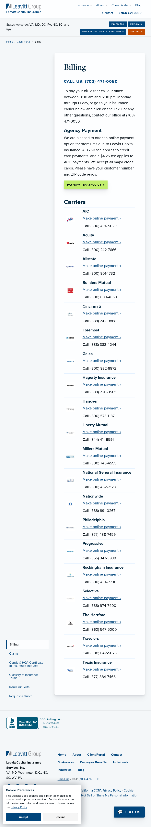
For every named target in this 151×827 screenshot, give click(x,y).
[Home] (23, 754)
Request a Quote (20, 696)
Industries (65, 770)
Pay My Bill (117, 24)
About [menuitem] (100, 5)
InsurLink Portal (19, 687)
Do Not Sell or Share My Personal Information (107, 795)
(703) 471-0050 (89, 779)
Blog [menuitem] (138, 5)
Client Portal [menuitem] (119, 5)
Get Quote (136, 32)
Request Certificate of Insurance (103, 32)
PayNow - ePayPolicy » (85, 184)
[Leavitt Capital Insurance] (23, 6)
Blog (81, 770)
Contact (116, 755)
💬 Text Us (129, 812)
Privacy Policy (19, 807)
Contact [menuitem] (107, 13)
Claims (13, 654)
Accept (23, 817)
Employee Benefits (93, 762)
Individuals (120, 762)
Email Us (63, 779)
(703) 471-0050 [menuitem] (130, 13)
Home (9, 41)
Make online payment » (102, 218)
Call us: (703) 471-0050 (91, 81)
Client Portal (23, 41)
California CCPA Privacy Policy (100, 791)
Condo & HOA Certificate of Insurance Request (26, 664)
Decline (60, 817)
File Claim (136, 24)
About (77, 755)
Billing (14, 645)
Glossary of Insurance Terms (24, 676)
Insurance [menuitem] (82, 5)
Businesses (66, 762)
